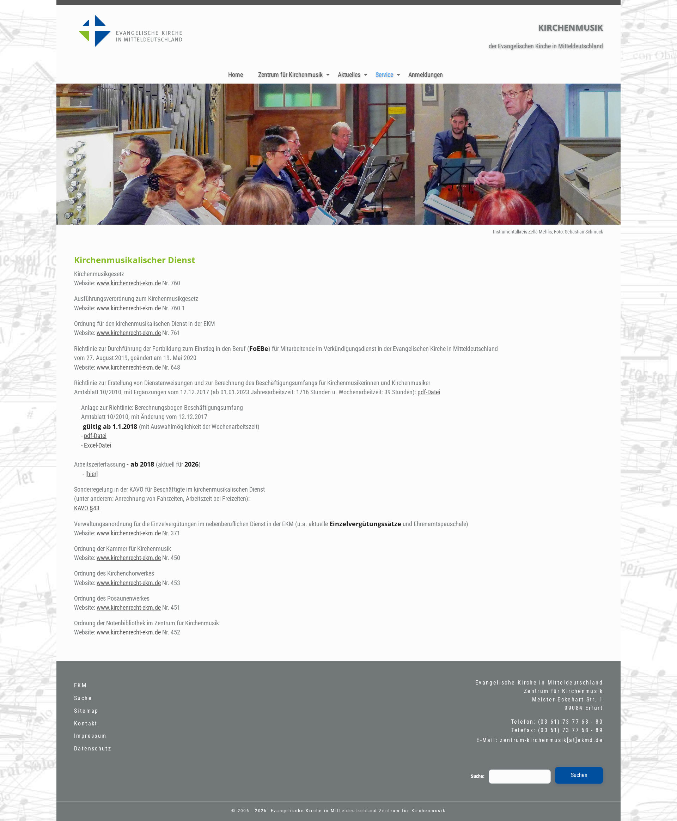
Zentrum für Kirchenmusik (290, 74)
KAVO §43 (86, 508)
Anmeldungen (425, 74)
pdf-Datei (428, 392)
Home (235, 74)
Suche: (477, 776)
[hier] (91, 474)
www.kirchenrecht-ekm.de (129, 283)
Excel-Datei (97, 445)
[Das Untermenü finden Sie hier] (328, 74)
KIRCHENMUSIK (570, 27)
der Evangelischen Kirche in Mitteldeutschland (546, 46)
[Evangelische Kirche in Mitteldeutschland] (142, 33)
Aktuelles (349, 74)
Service (384, 74)
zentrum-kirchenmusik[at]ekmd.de (551, 740)
